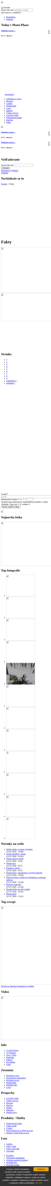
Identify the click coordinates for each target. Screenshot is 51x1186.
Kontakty (10, 1155)
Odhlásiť (4, 173)
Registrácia (10, 17)
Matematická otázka (10, 499)
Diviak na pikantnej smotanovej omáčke (17, 986)
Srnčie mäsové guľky (15, 859)
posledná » (10, 383)
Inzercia (9, 120)
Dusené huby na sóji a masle (18, 889)
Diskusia (9, 1110)
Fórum (9, 1108)
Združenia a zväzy (13, 99)
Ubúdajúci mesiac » (8, 31)
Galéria (9, 103)
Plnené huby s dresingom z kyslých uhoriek (24, 873)
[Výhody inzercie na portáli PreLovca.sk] (2, 512)
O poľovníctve (12, 1050)
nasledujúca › (11, 381)
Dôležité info (11, 1085)
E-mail (4, 494)
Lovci (8, 108)
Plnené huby (11, 894)
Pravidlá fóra (11, 1162)
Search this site (7, 10)
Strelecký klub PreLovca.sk (17, 1133)
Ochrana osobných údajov (17, 1160)
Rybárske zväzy (12, 1076)
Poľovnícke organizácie (16, 1078)
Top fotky (10, 1151)
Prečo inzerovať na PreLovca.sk (19, 1130)
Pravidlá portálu (12, 1165)
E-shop (9, 1128)
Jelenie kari (11, 863)
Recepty (9, 101)
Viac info (38, 1183)
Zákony (9, 111)
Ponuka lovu (11, 1112)
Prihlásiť (9, 19)
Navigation (9, 94)
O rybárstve (11, 1053)
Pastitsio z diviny (13, 868)
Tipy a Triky (11, 1055)
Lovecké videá (12, 115)
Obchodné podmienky (15, 1158)
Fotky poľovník (12, 1149)
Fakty (8, 122)
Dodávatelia (11, 106)
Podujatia (10, 1057)
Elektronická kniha (14, 118)
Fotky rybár (11, 1146)
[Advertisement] (25, 65)
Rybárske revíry (12, 1080)
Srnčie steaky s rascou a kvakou (19, 849)
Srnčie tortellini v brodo (16, 854)
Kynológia (10, 1062)
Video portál (11, 1126)
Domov (4, 184)
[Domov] (2, 2)
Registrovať (6, 170)
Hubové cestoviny (13, 884)
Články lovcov (12, 113)
